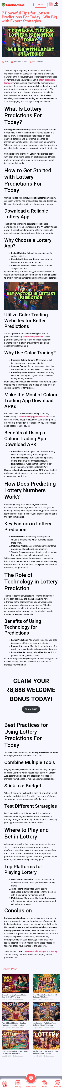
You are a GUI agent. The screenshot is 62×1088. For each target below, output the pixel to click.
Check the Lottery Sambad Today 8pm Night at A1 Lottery (14, 996)
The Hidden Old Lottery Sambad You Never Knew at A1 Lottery (14, 1024)
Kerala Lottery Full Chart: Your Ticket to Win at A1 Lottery (44, 1024)
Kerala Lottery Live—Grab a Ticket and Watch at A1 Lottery (45, 1052)
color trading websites (33, 336)
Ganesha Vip (32, 951)
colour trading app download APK (34, 416)
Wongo (42, 951)
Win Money (52, 951)
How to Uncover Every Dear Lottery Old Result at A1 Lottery (15, 1052)
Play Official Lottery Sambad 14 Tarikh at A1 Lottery (45, 996)
